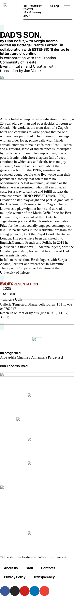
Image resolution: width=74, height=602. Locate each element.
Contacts (48, 568)
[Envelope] (44, 591)
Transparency (44, 577)
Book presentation (19, 284)
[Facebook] (5, 591)
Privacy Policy (14, 577)
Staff (29, 568)
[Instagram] (15, 591)
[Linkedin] (34, 591)
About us (11, 568)
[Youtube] (25, 591)
